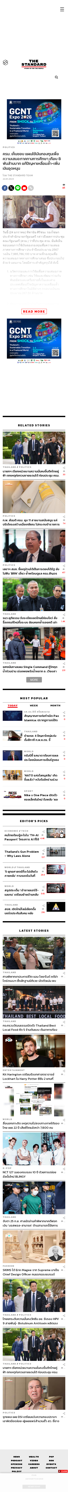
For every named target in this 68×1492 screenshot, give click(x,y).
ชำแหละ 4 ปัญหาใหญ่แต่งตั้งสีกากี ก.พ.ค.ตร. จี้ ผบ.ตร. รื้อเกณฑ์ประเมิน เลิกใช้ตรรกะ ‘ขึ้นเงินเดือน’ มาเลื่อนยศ (41, 738)
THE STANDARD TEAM (20, 175)
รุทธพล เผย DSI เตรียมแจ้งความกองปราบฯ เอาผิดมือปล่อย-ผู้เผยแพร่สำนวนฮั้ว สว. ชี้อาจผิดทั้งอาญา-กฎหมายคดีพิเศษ (31, 1419)
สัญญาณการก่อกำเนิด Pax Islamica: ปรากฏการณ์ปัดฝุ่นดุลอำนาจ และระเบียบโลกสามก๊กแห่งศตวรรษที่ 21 (41, 718)
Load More (34, 1429)
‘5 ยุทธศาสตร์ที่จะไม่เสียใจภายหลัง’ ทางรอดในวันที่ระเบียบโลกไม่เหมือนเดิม (21, 874)
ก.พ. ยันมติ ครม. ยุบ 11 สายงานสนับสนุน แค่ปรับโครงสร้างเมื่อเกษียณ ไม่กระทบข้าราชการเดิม (31, 522)
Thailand (9, 467)
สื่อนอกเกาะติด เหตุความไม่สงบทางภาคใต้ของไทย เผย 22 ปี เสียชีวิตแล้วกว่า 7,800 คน (31, 1125)
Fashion (8, 1266)
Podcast (16, 1461)
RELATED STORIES (34, 425)
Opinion (16, 1464)
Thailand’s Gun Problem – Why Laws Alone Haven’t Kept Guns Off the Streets (22, 854)
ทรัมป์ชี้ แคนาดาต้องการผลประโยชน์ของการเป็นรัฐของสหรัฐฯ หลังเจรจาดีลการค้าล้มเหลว (41, 757)
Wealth (34, 1457)
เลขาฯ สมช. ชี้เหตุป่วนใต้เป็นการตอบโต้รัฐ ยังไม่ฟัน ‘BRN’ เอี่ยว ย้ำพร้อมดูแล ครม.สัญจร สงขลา (31, 571)
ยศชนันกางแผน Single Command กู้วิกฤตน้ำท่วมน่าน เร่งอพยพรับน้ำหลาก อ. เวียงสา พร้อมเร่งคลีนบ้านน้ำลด (30, 669)
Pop (51, 1457)
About (34, 1468)
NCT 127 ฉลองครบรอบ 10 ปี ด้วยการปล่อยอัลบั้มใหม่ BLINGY (29, 1174)
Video (34, 1461)
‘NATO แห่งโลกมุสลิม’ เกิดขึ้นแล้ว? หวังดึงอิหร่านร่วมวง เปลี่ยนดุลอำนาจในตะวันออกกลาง (41, 777)
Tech (24, 831)
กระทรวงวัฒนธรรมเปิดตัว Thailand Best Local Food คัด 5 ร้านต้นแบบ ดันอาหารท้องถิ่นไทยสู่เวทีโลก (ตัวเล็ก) (30, 1027)
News (16, 1457)
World (29, 751)
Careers (34, 1464)
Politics (9, 147)
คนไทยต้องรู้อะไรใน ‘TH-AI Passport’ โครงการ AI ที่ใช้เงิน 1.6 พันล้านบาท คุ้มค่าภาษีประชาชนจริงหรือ (22, 837)
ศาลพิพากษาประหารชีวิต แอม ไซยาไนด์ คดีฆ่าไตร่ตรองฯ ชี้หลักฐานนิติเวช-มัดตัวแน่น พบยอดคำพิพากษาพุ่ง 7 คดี (30, 979)
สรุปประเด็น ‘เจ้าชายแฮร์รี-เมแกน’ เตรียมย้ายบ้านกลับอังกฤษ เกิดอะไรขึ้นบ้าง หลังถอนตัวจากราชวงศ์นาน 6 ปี (22, 892)
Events (51, 1464)
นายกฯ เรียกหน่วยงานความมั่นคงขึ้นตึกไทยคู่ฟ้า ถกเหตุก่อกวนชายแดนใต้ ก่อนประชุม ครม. (31, 473)
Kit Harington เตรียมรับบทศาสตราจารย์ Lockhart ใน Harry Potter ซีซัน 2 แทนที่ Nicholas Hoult (28, 1076)
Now (51, 1461)
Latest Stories (34, 930)
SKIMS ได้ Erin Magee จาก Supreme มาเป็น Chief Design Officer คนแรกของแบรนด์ (31, 1272)
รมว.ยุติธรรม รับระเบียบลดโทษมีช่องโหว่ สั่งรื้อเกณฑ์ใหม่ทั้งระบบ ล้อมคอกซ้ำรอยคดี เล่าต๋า (30, 620)
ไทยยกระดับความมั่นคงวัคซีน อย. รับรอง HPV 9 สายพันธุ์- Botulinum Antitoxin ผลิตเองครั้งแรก (31, 1321)
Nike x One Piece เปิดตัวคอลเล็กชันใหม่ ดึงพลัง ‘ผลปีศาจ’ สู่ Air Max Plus (41, 797)
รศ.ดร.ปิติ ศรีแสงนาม (37, 711)
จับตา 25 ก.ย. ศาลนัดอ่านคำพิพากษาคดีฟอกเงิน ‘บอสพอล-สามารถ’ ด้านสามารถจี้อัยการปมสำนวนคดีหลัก (30, 1223)
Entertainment (14, 1070)
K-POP (7, 1168)
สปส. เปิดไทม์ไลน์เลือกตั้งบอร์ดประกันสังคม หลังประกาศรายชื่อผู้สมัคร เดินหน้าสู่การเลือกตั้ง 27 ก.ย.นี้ (21, 911)
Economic (11, 831)
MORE (34, 680)
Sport (28, 791)
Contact (51, 1468)
